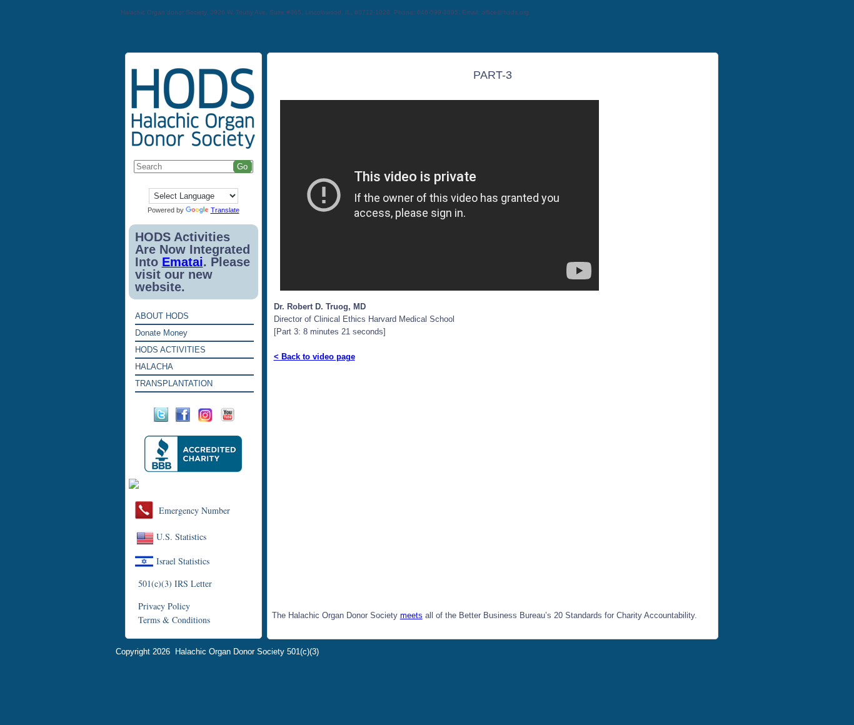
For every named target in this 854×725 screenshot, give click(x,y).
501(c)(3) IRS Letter (175, 583)
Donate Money (161, 333)
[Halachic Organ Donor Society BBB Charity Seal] (193, 454)
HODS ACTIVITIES (170, 349)
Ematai (182, 262)
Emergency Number (194, 510)
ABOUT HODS (162, 316)
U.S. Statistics (181, 536)
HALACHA (154, 366)
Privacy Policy (164, 606)
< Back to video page (314, 356)
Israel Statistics (182, 561)
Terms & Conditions (174, 620)
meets (411, 615)
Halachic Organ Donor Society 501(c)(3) (247, 651)
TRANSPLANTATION (174, 383)
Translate (225, 210)
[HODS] (193, 146)
